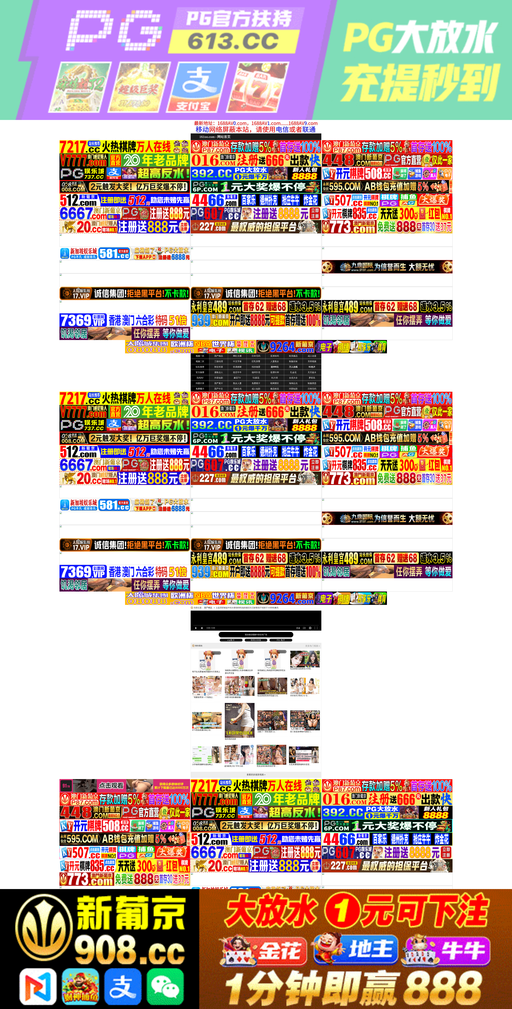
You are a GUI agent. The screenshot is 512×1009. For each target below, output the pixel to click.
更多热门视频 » (312, 646)
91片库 (274, 378)
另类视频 (312, 361)
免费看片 (200, 389)
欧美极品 (293, 356)
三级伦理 (218, 361)
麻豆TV (237, 378)
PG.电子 (281, 640)
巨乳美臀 (256, 361)
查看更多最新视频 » (256, 774)
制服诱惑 (312, 383)
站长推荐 (200, 367)
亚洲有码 (274, 356)
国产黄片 (218, 383)
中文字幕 (237, 361)
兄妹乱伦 (237, 389)
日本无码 (256, 356)
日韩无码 (312, 389)
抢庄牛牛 (237, 372)
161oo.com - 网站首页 (215, 136)
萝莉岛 (312, 378)
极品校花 (274, 389)
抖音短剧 (218, 378)
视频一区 (200, 356)
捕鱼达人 (218, 372)
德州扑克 (256, 372)
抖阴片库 (200, 383)
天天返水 (312, 372)
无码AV (199, 378)
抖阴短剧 (293, 389)
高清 (298, 628)
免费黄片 (256, 383)
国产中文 (218, 389)
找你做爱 (256, 367)
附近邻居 (218, 367)
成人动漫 (312, 356)
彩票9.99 (275, 372)
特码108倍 (256, 640)
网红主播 (237, 356)
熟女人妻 (237, 383)
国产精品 (218, 356)
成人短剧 (256, 389)
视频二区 (200, 361)
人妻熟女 (274, 361)
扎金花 (293, 372)
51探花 (256, 378)
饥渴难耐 (237, 367)
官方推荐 (200, 372)
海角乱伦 (293, 383)
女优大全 (293, 378)
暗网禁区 (274, 383)
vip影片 (231, 640)
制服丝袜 (293, 361)
